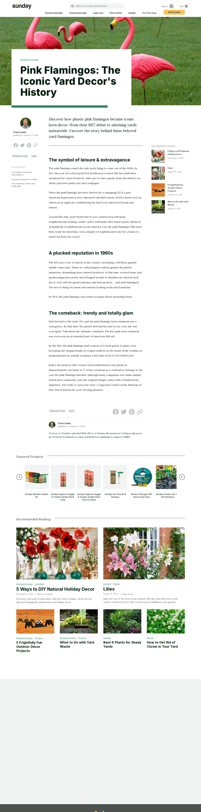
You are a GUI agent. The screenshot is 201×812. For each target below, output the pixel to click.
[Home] (21, 6)
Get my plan (174, 12)
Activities (39, 584)
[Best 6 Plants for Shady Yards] (122, 621)
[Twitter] (22, 145)
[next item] (182, 477)
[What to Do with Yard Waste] (79, 621)
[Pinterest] (29, 145)
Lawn (34, 156)
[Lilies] (144, 553)
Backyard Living (29, 59)
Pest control (116, 13)
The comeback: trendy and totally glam (23, 184)
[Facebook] (16, 145)
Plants (116, 583)
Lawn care (98, 13)
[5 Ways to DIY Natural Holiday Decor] (57, 553)
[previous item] (19, 477)
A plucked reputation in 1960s (24, 179)
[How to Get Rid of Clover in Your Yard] (166, 621)
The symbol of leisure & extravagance (21, 173)
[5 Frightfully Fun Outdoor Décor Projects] (35, 621)
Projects (39, 638)
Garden (132, 13)
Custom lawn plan (54, 13)
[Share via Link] (35, 145)
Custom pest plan (78, 13)
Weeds (150, 637)
